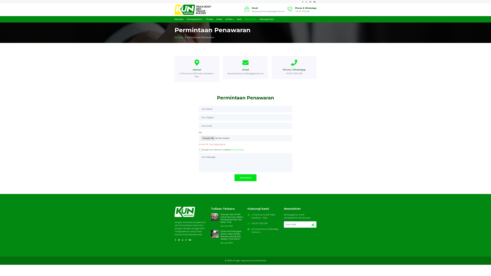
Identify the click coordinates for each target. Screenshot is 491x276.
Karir (239, 19)
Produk (209, 19)
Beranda (179, 19)
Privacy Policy (238, 149)
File (200, 132)
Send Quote (245, 177)
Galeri (219, 19)
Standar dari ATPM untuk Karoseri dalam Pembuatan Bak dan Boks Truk (232, 218)
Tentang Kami (193, 19)
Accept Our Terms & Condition (223, 149)
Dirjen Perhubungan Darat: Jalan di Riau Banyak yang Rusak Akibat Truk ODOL (231, 235)
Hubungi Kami (266, 19)
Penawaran (250, 19)
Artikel (228, 19)
